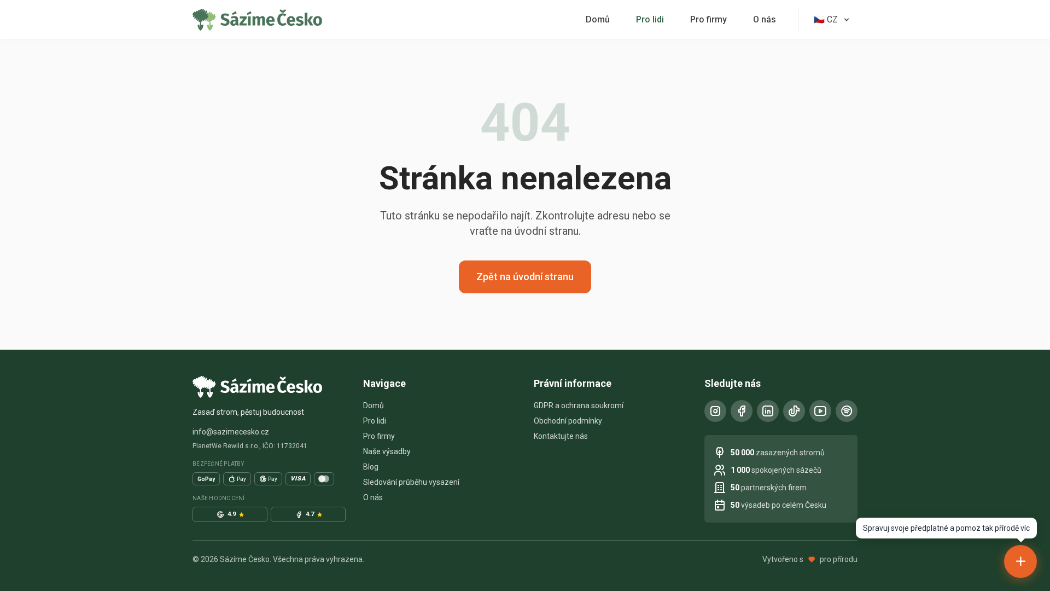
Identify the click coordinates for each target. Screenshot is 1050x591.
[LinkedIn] (768, 411)
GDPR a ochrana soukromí (578, 405)
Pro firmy (708, 19)
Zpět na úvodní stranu (525, 276)
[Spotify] (847, 411)
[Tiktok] (794, 411)
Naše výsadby (387, 451)
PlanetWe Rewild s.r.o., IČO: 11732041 (249, 446)
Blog (370, 466)
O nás (764, 19)
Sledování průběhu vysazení (411, 482)
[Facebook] (741, 411)
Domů (598, 19)
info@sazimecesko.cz (230, 431)
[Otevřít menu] (1020, 561)
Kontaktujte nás (561, 436)
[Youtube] (820, 411)
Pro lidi (650, 19)
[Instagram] (715, 411)
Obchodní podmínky (568, 420)
